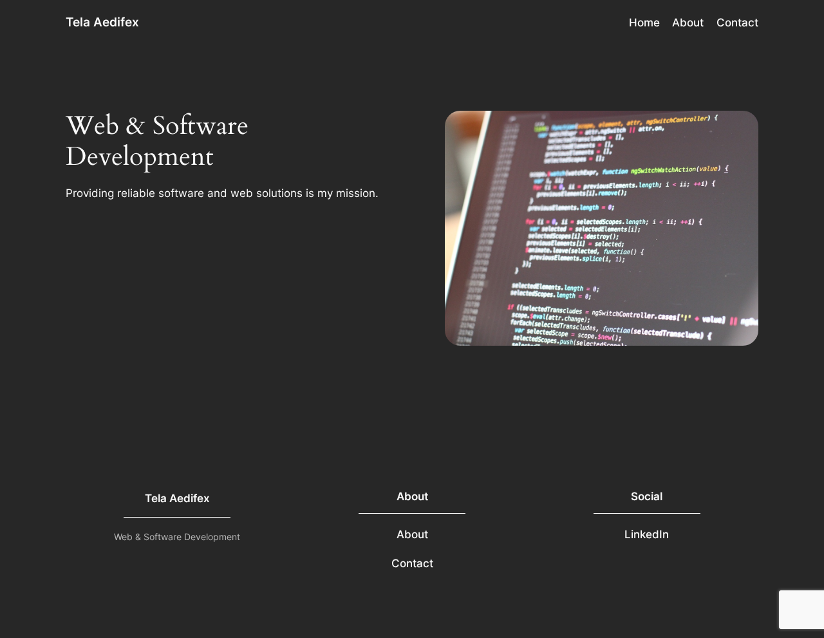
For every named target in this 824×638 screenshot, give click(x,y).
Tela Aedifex (102, 22)
